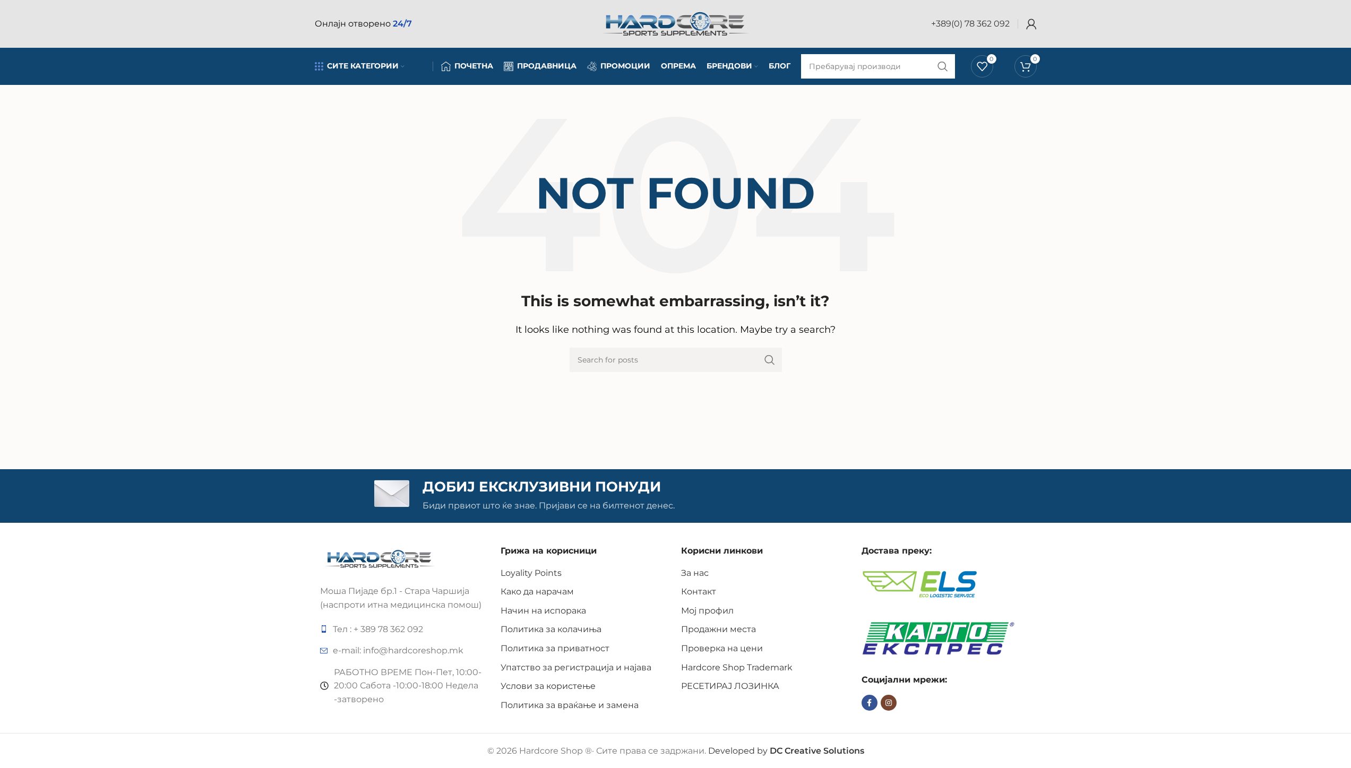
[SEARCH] (770, 360)
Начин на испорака (543, 611)
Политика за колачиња (551, 629)
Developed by (786, 751)
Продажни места (718, 629)
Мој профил (707, 611)
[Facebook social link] (869, 703)
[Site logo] (675, 23)
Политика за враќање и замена (570, 705)
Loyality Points (531, 573)
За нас (695, 573)
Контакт (698, 591)
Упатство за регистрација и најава (576, 667)
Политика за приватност (555, 648)
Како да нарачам (537, 591)
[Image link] (380, 558)
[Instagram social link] (889, 703)
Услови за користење (548, 686)
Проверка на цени (722, 648)
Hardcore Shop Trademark (737, 667)
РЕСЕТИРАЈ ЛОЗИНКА (730, 686)
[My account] (1031, 23)
